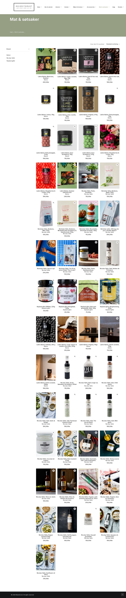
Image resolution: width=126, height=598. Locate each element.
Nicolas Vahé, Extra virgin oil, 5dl (88, 383)
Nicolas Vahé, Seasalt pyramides (88, 535)
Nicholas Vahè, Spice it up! (46, 268)
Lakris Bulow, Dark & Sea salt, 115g (88, 77)
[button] (46, 61)
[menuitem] (39, 7)
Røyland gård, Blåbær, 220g (46, 306)
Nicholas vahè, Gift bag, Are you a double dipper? (110, 229)
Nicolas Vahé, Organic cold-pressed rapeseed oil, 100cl (88, 497)
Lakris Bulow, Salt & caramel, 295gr (45, 383)
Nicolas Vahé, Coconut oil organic (45, 459)
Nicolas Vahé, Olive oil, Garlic (46, 497)
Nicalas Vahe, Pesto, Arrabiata (88, 191)
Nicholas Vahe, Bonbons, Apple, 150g (109, 191)
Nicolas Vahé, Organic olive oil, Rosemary (110, 497)
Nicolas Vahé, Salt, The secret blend (88, 421)
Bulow (46, 80)
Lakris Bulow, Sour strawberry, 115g (67, 153)
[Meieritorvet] (24, 7)
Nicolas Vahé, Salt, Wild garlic (109, 421)
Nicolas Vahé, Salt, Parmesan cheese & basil (67, 421)
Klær (38, 7)
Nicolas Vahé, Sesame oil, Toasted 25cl (109, 535)
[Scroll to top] (122, 594)
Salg (113, 7)
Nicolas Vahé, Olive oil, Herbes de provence (67, 497)
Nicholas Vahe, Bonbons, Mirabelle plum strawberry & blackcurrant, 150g (67, 230)
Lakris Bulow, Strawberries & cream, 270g (45, 191)
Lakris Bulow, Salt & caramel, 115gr (109, 345)
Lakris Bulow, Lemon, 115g (45, 114)
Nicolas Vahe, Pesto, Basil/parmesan (88, 269)
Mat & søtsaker (103, 7)
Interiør (58, 7)
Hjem (11, 32)
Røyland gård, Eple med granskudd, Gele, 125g (88, 307)
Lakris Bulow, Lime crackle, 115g (67, 115)
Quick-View (53, 50)
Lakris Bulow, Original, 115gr (88, 344)
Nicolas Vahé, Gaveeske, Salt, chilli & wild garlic (88, 459)
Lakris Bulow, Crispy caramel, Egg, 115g (67, 77)
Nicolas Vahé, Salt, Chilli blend (110, 383)
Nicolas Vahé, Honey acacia (109, 459)
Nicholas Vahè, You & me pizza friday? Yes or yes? (67, 269)
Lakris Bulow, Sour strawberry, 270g (88, 153)
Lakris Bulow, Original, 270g (88, 114)
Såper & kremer (78, 7)
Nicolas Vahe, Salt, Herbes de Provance (109, 269)
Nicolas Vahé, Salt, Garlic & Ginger (46, 421)
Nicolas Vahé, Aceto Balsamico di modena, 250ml (67, 383)
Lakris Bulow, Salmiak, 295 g (46, 344)
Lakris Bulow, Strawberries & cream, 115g (109, 153)
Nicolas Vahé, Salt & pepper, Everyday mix (67, 535)
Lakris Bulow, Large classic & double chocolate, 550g (67, 345)
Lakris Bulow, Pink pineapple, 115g (109, 115)
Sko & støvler (49, 7)
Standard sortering (112, 44)
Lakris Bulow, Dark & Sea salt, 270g (109, 77)
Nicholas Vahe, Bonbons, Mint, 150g (46, 229)
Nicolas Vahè (88, 194)
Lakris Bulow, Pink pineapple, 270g (45, 153)
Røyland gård (46, 308)
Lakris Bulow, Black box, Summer (46, 77)
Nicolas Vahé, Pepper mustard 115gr (46, 535)
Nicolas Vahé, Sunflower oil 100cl (46, 573)
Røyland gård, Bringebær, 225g (67, 307)
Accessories (91, 7)
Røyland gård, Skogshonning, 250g (109, 307)
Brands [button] (120, 7)
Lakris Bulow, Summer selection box (67, 191)
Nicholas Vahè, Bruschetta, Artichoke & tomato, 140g (88, 229)
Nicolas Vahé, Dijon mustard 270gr (67, 459)
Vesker (66, 7)
